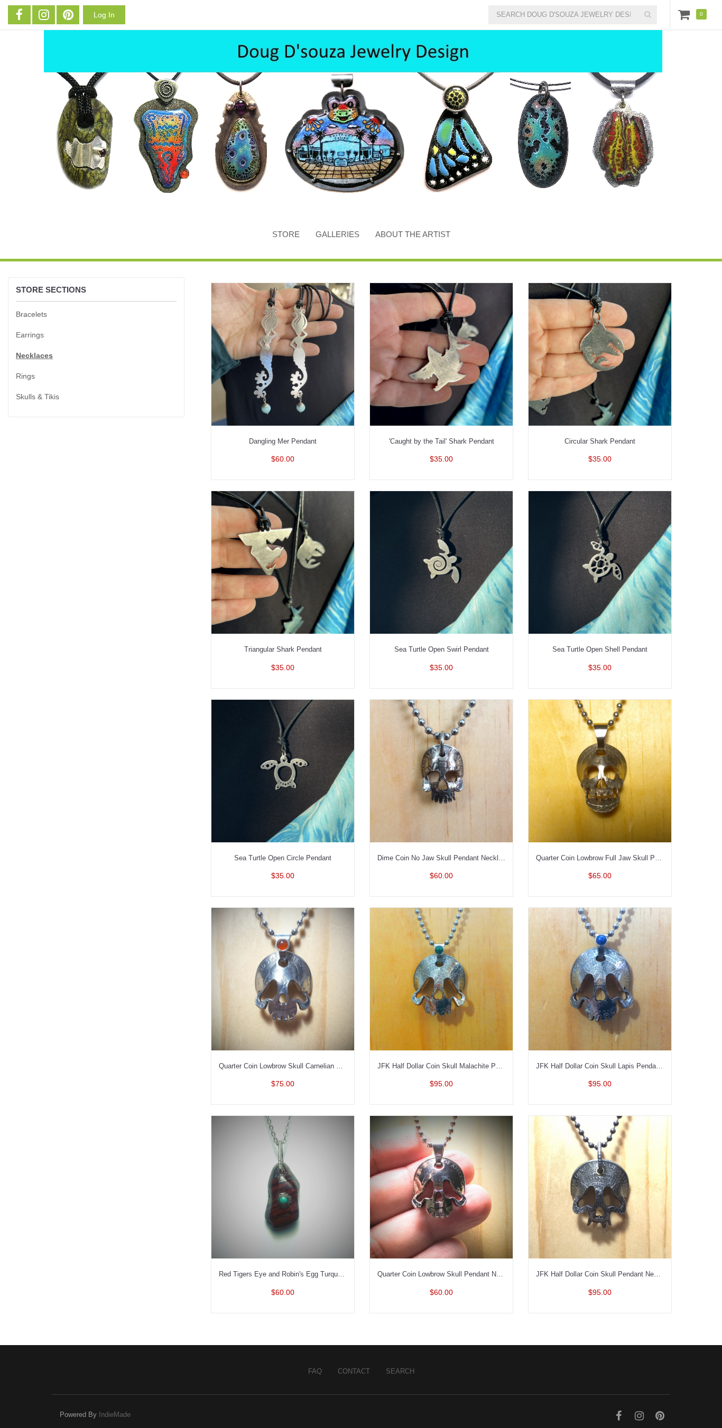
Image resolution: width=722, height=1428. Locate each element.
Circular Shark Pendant (599, 441)
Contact (354, 1371)
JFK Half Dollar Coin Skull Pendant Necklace (605, 1274)
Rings (25, 376)
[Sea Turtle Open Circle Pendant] (282, 770)
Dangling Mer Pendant (283, 441)
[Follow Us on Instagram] (43, 14)
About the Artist (412, 234)
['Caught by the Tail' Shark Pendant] (441, 353)
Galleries (337, 234)
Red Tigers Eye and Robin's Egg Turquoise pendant (298, 1274)
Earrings (30, 335)
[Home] (353, 120)
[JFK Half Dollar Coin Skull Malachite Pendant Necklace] (441, 978)
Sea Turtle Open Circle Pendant (282, 858)
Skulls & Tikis (37, 396)
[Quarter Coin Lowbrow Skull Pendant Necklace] (441, 1186)
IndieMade (115, 1414)
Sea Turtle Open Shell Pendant (599, 649)
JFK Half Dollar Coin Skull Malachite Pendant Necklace (462, 1066)
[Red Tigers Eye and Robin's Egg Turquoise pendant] (282, 1186)
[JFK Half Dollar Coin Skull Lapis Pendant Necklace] (600, 978)
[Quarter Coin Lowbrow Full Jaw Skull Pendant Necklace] (600, 770)
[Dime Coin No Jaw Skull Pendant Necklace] (441, 770)
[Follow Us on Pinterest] (68, 14)
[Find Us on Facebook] (19, 14)
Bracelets (31, 314)
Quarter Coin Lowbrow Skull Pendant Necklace (448, 1274)
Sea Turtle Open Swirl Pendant (441, 649)
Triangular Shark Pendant (283, 649)
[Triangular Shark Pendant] (282, 561)
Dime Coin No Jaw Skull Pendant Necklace (443, 858)
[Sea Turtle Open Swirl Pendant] (441, 561)
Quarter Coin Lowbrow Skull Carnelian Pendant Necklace (305, 1066)
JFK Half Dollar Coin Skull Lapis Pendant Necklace (614, 1066)
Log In (104, 15)
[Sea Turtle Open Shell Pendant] (600, 561)
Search (400, 1371)
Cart (686, 14)
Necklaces (34, 355)
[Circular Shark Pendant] (600, 353)
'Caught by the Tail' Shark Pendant (441, 441)
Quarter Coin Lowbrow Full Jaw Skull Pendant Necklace (621, 858)
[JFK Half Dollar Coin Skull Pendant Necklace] (600, 1186)
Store (286, 234)
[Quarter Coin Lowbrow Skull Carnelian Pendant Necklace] (282, 978)
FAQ (315, 1371)
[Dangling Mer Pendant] (282, 353)
